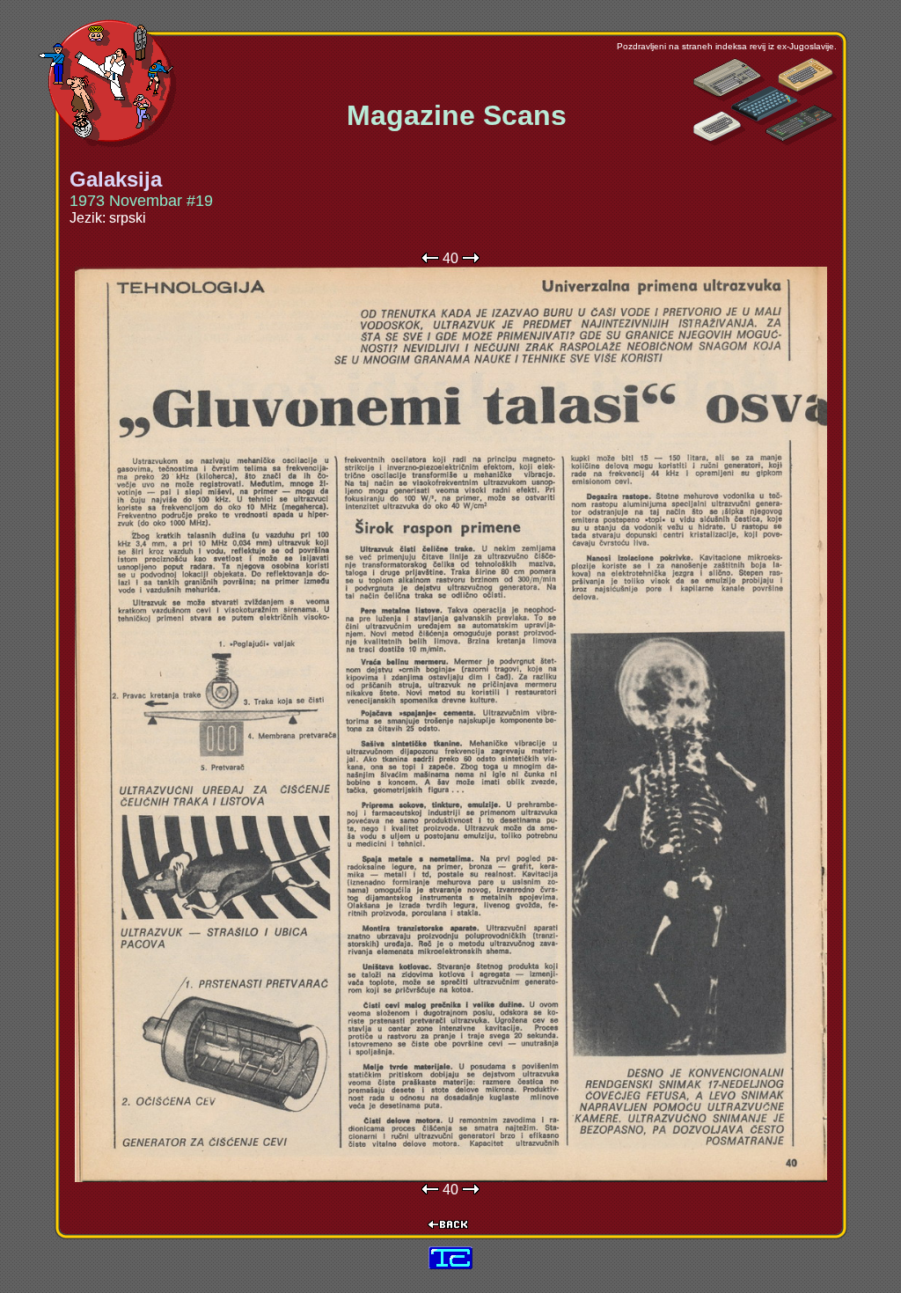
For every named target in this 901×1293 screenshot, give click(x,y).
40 (450, 258)
